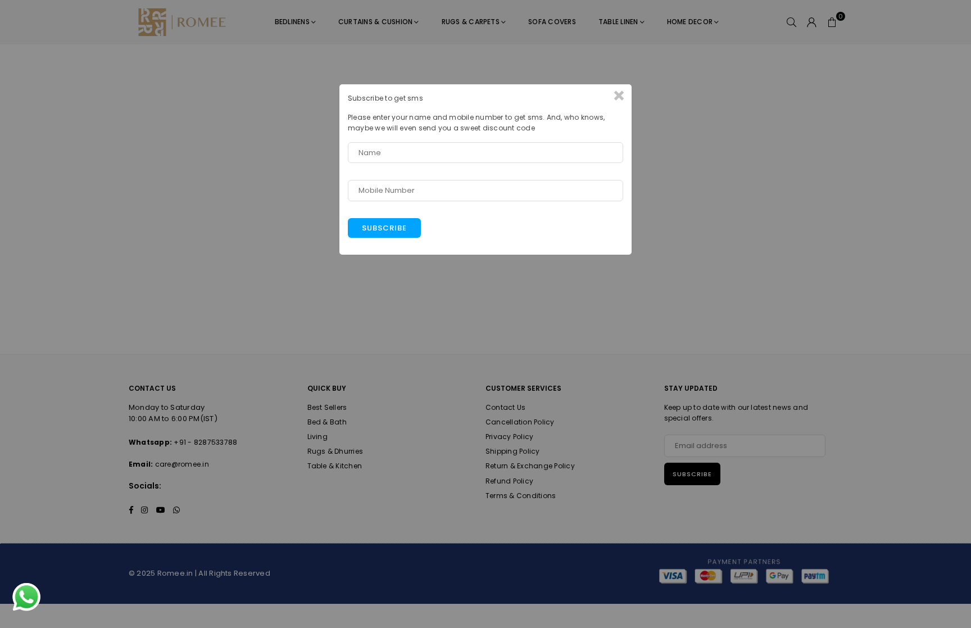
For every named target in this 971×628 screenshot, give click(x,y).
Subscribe (384, 228)
